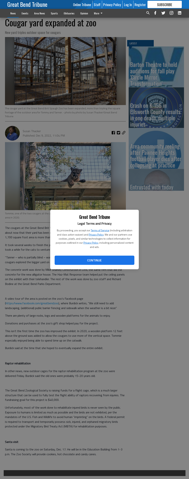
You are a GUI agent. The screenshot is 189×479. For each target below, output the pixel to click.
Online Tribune (82, 4)
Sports (54, 13)
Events (25, 13)
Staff (97, 4)
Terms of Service (100, 230)
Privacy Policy (96, 234)
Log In (128, 4)
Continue (94, 260)
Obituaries (69, 13)
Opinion (84, 13)
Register (140, 4)
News (13, 13)
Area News (39, 13)
